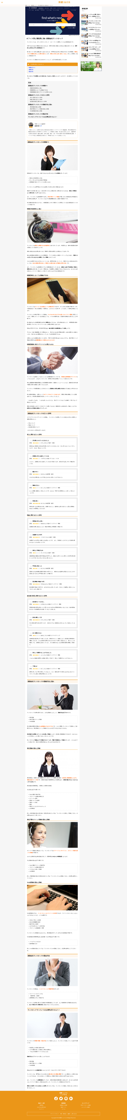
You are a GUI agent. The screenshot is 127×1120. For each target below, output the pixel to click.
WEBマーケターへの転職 (85, 1105)
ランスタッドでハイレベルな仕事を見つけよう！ (42, 117)
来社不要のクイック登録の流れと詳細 (40, 109)
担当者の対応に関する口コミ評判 (38, 101)
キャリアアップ (85, 1103)
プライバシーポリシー (54, 1113)
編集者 (69, 1113)
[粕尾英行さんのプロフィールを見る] (41, 126)
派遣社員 (41, 1105)
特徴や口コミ (32, 67)
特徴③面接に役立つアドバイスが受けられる (41, 92)
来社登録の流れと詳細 (35, 107)
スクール (63, 1109)
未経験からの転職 (63, 1105)
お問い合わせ (74, 1113)
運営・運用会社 (63, 1113)
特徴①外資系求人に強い (36, 88)
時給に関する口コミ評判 (36, 99)
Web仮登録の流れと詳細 (36, 111)
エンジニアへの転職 (86, 1107)
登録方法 (31, 69)
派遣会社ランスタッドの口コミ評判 (38, 95)
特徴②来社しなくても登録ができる (39, 90)
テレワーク (41, 1109)
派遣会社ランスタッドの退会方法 (38, 114)
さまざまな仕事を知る (41, 1107)
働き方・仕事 (41, 1103)
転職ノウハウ (63, 1107)
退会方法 (31, 71)
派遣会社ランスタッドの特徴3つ (37, 85)
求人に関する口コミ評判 (36, 97)
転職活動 (63, 1103)
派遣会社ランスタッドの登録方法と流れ (40, 104)
